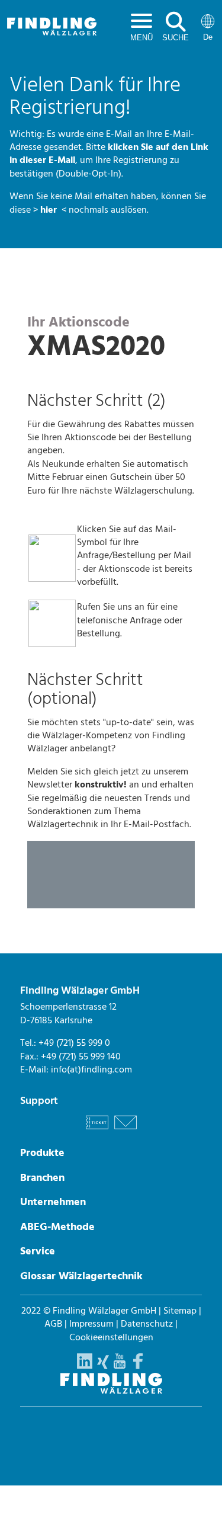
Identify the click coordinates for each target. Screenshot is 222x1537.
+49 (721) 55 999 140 (81, 1056)
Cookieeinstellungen (111, 1337)
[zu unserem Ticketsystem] (97, 1131)
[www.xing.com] (103, 1365)
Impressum (91, 1323)
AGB (53, 1323)
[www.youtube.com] (120, 1365)
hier (49, 209)
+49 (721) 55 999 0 (74, 1043)
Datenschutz (147, 1323)
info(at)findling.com (91, 1069)
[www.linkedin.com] (84, 1365)
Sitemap (180, 1310)
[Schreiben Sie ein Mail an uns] (125, 1131)
